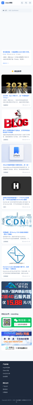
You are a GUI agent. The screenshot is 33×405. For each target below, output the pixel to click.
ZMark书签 (6, 370)
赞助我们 (5, 389)
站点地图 (18, 400)
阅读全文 (5, 63)
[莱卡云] (16, 295)
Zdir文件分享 (6, 373)
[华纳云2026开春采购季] (16, 340)
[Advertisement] (16, 30)
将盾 (24, 400)
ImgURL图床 (6, 367)
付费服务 (5, 392)
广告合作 (5, 386)
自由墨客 (5, 376)
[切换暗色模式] (22, 2)
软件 (5, 54)
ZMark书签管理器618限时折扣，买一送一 (16, 165)
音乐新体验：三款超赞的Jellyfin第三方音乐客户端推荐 (16, 52)
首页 (6, 10)
